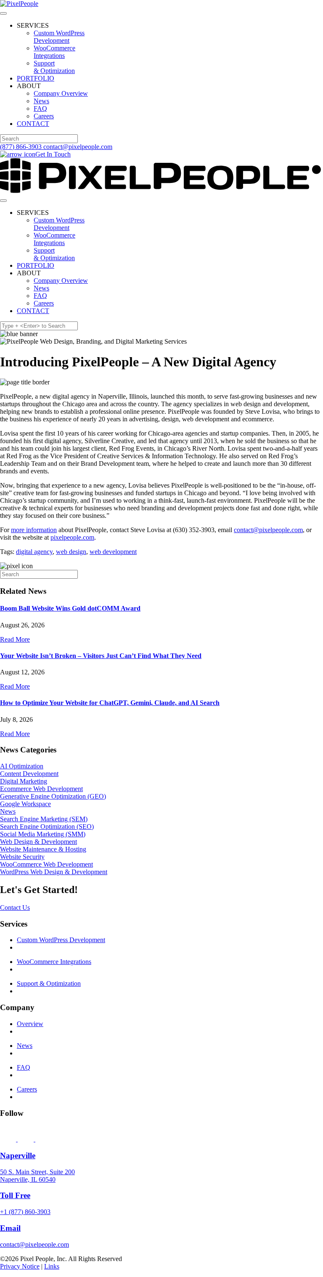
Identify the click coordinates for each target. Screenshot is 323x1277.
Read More (15, 639)
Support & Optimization (54, 67)
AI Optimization (21, 766)
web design (71, 551)
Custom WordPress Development (59, 36)
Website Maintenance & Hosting (43, 849)
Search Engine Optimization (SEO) (47, 826)
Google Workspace (25, 803)
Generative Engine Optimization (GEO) (53, 796)
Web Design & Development (38, 841)
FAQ (40, 108)
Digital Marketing (23, 781)
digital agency (34, 551)
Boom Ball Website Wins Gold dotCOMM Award (70, 608)
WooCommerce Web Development (46, 864)
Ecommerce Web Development (41, 788)
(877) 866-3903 (21, 146)
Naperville (17, 1155)
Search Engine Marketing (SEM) (43, 819)
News (41, 100)
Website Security (22, 856)
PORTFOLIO (35, 78)
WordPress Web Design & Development (53, 871)
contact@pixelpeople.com (77, 146)
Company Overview (61, 93)
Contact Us (15, 907)
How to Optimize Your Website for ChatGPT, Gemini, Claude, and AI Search (110, 702)
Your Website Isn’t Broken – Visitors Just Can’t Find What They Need (100, 655)
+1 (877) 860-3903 (25, 1211)
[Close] (3, 13)
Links (51, 1266)
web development (113, 551)
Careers (44, 116)
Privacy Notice (20, 1266)
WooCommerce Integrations (54, 51)
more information (34, 529)
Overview (30, 1023)
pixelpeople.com (72, 537)
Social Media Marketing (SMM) (42, 834)
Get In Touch (53, 154)
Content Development (29, 773)
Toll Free (15, 1195)
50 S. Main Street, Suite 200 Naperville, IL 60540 (37, 1175)
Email (10, 1228)
